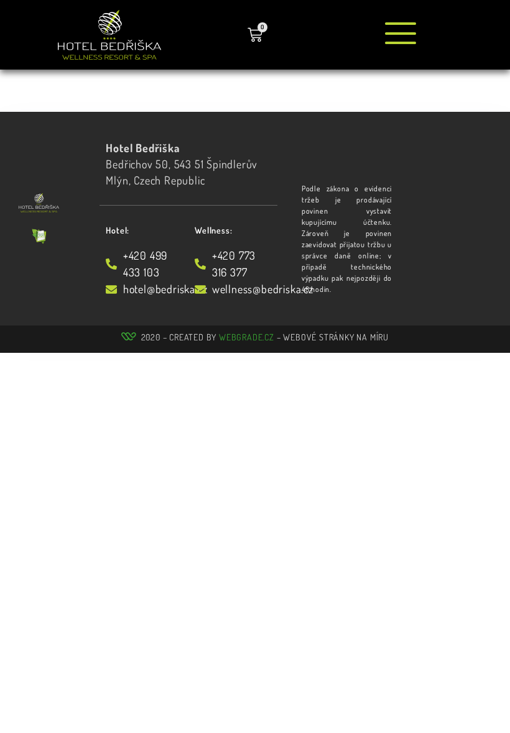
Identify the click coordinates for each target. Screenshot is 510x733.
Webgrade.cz (246, 337)
